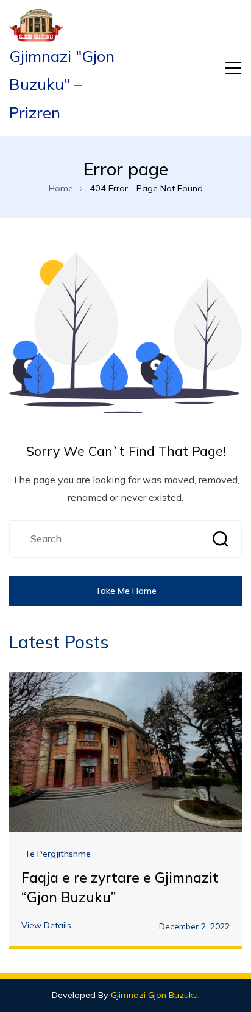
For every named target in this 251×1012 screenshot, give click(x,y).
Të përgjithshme (57, 854)
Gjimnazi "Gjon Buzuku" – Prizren (62, 84)
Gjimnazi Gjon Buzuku (154, 995)
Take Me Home (126, 590)
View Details (46, 925)
